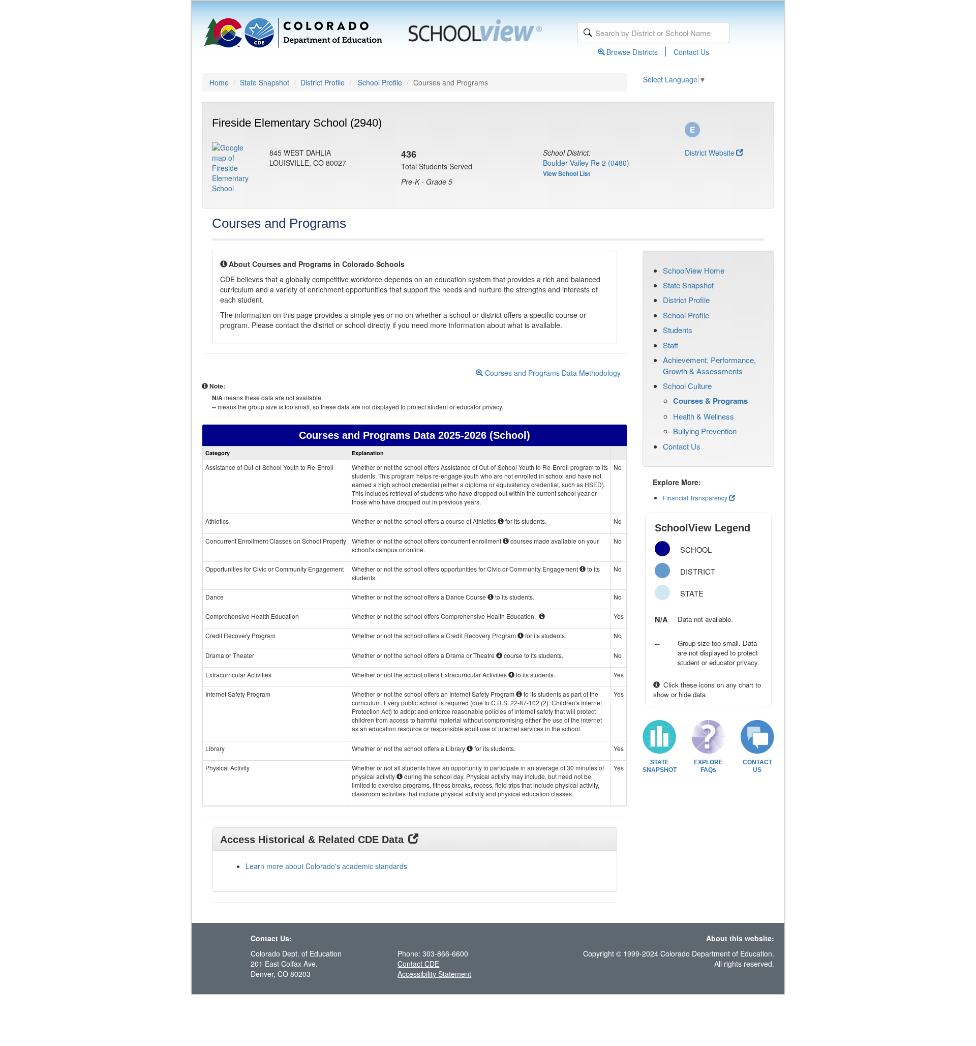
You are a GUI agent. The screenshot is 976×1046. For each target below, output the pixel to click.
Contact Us (691, 52)
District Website (710, 152)
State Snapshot (264, 82)
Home (219, 82)
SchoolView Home (693, 270)
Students (677, 329)
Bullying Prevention (705, 431)
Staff (670, 345)
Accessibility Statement (434, 974)
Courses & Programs (710, 400)
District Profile (322, 82)
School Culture (687, 385)
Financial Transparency (695, 497)
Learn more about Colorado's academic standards (326, 866)
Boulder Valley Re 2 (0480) (586, 163)
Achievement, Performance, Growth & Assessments (709, 365)
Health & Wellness (703, 416)
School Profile (380, 82)
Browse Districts (632, 52)
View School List (566, 173)
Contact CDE (418, 964)
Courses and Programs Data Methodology (552, 373)
